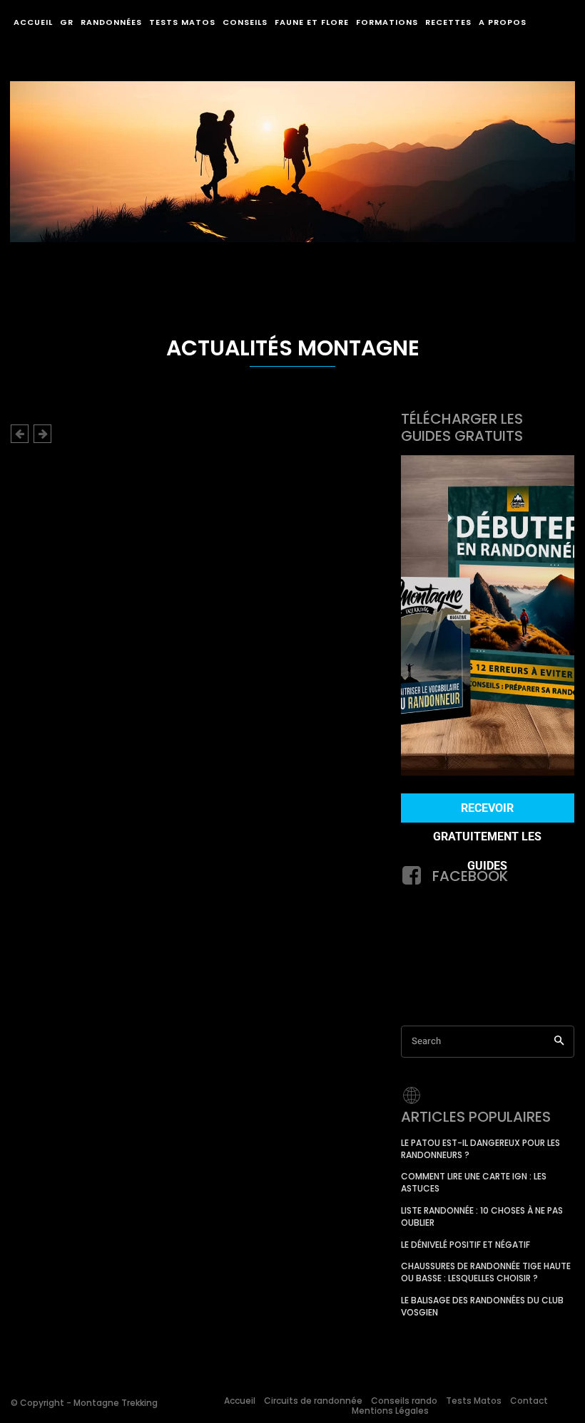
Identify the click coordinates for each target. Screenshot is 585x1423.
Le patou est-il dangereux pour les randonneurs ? (480, 1149)
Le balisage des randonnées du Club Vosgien (482, 1306)
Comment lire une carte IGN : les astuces (473, 1182)
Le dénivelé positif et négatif (465, 1245)
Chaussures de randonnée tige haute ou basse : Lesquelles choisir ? (486, 1272)
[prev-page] (20, 433)
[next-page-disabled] (42, 433)
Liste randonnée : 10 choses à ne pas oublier (482, 1216)
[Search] (559, 1042)
